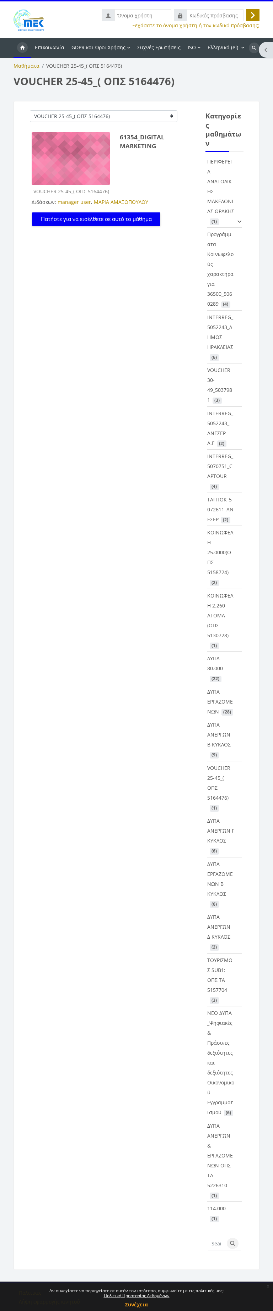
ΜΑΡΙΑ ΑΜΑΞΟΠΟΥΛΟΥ (121, 202)
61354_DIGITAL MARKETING (142, 141)
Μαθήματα (26, 66)
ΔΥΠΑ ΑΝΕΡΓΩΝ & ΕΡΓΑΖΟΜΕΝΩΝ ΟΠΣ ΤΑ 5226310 (220, 1155)
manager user (74, 202)
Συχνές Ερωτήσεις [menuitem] (159, 47)
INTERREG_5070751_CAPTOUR (220, 466)
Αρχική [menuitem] (22, 48)
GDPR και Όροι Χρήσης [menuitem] (98, 47)
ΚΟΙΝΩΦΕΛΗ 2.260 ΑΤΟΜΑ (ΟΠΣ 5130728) (220, 615)
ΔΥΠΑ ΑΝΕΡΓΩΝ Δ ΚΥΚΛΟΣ (218, 926)
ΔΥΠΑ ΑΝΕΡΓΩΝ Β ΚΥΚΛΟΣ (219, 734)
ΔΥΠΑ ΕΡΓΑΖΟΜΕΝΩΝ (220, 701)
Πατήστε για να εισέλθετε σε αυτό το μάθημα (96, 218)
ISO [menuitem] (192, 47)
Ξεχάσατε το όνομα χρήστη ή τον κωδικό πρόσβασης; (195, 25)
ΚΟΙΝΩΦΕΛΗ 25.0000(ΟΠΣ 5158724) (220, 552)
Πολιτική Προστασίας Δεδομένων (137, 1296)
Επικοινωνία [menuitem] (49, 47)
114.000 (216, 1208)
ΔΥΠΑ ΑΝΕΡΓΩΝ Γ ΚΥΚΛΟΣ (220, 830)
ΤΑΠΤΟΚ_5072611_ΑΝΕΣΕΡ (220, 509)
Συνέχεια (136, 1304)
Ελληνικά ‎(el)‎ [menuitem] (223, 47)
